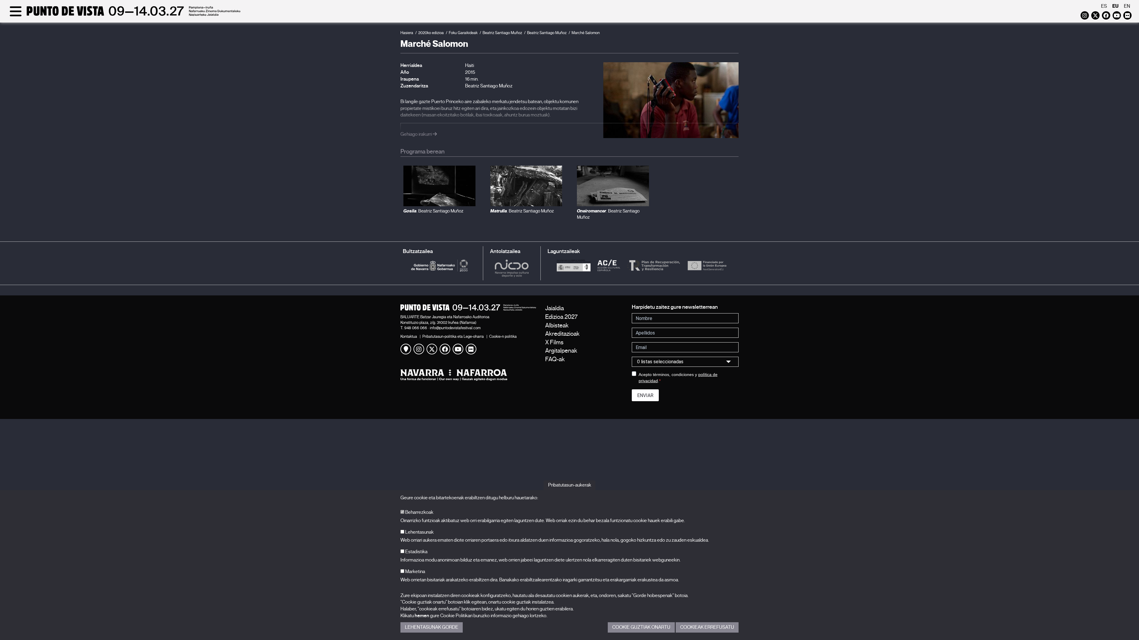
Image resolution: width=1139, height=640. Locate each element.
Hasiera (406, 32)
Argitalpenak (561, 350)
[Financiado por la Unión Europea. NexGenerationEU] (707, 265)
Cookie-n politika (503, 336)
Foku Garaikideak (463, 32)
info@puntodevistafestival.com (455, 327)
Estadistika (415, 552)
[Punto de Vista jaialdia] (123, 15)
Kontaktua (408, 336)
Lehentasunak (419, 532)
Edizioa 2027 (561, 317)
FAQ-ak (555, 359)
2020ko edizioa (431, 32)
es (1104, 6)
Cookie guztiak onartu (641, 627)
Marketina (414, 572)
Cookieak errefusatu (707, 627)
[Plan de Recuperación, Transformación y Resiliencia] (653, 265)
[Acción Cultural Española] (608, 265)
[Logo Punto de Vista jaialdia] (468, 307)
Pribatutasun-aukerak (569, 485)
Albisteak (557, 325)
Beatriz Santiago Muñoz (502, 32)
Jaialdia (554, 308)
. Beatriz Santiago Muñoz (433, 211)
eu (1115, 6)
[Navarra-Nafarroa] (468, 375)
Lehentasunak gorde (431, 627)
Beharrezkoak (418, 512)
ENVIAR (645, 395)
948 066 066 (415, 327)
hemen (422, 616)
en (1127, 6)
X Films (554, 342)
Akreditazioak (562, 333)
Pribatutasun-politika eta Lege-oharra (453, 336)
